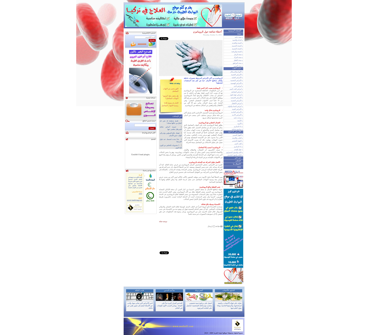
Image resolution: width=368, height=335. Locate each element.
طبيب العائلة (139, 290)
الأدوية (239, 123)
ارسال (210, 226)
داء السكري (237, 126)
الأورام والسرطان (235, 72)
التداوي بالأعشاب (228, 290)
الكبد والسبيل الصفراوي (233, 152)
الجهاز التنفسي (236, 141)
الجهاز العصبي (237, 135)
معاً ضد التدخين (169, 290)
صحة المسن (237, 66)
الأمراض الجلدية (236, 112)
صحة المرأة (237, 57)
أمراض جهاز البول (235, 95)
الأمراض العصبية (236, 74)
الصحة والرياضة (236, 51)
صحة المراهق (237, 63)
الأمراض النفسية (236, 100)
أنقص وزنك (199, 290)
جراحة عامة (237, 118)
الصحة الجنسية (236, 46)
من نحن (238, 157)
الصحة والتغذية (236, 43)
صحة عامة (238, 37)
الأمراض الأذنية (236, 115)
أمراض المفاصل (236, 92)
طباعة (217, 226)
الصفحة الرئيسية (234, 31)
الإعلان (238, 161)
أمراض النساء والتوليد (234, 106)
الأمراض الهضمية (236, 83)
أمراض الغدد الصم (235, 89)
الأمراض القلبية (236, 77)
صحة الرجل (237, 54)
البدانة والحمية (236, 40)
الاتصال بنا (237, 164)
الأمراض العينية (236, 109)
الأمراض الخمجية (236, 97)
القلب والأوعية (236, 138)
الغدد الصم (238, 144)
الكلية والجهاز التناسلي (234, 155)
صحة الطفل (237, 60)
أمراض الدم (237, 86)
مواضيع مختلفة (236, 129)
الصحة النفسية (236, 49)
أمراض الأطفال (236, 103)
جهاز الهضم (237, 149)
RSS (239, 167)
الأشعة (239, 121)
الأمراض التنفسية (235, 80)
